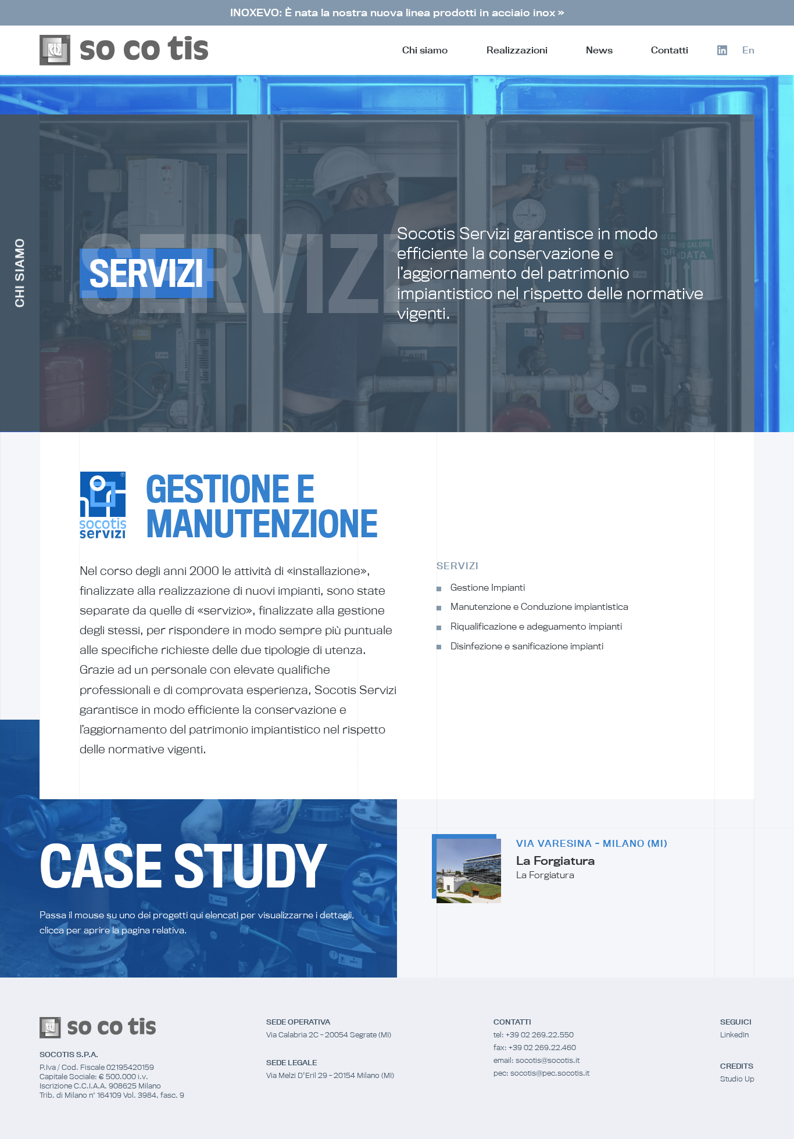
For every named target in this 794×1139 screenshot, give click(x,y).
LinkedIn (734, 1034)
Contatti (669, 50)
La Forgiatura (555, 860)
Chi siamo (425, 50)
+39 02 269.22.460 (542, 1047)
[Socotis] (124, 50)
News (599, 50)
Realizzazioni (517, 50)
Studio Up (737, 1078)
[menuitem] (748, 50)
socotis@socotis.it (548, 1060)
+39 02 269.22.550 (540, 1034)
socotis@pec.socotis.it (549, 1072)
